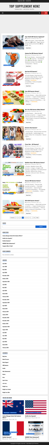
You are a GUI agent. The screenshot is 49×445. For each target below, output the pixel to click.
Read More (29, 48)
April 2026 (5, 272)
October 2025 (5, 278)
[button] (2, 13)
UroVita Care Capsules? (7, 238)
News (4, 377)
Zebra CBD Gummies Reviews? (13, 98)
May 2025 (5, 287)
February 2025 (6, 296)
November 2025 (6, 275)
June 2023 (5, 335)
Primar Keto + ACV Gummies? (13, 151)
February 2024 (6, 311)
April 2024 (5, 305)
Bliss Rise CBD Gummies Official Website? (13, 116)
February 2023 (6, 347)
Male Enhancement (7, 47)
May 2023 (5, 338)
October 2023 (5, 323)
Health (13, 47)
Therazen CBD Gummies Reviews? (13, 188)
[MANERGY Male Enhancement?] (35, 428)
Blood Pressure (6, 359)
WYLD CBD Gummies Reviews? (13, 207)
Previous (12, 217)
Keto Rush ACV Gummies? (13, 79)
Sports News (5, 380)
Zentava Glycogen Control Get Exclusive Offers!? (12, 235)
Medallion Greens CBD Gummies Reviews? (13, 169)
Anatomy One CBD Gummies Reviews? (13, 60)
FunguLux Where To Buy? (8, 246)
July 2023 (5, 332)
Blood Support (5, 362)
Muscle (4, 374)
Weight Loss (6, 84)
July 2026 (5, 263)
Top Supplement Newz (24, 6)
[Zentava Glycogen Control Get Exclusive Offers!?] (13, 407)
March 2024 (5, 308)
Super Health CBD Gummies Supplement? (13, 42)
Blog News (5, 356)
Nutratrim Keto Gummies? (13, 133)
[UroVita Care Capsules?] (35, 407)
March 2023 (5, 344)
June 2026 (5, 266)
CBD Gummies (10, 65)
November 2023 (6, 320)
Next (37, 217)
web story (5, 383)
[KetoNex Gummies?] (13, 428)
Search (4, 223)
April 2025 (5, 290)
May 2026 (5, 269)
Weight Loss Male (6, 392)
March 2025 (5, 293)
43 (34, 217)
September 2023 (6, 326)
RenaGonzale (28, 38)
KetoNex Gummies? (7, 241)
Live (46, 13)
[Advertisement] (24, 24)
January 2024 (5, 314)
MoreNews (29, 443)
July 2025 (5, 284)
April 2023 (5, 341)
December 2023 (6, 317)
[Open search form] (39, 13)
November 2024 (6, 299)
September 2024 (6, 302)
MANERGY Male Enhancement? (9, 243)
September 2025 (6, 281)
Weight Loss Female (7, 389)
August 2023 (5, 329)
